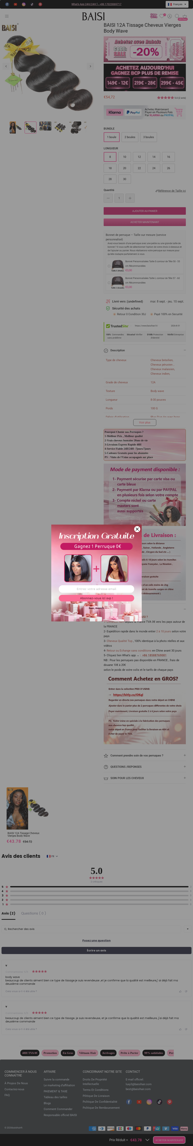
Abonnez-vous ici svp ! (96, 598)
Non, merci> (96, 608)
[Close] (137, 529)
